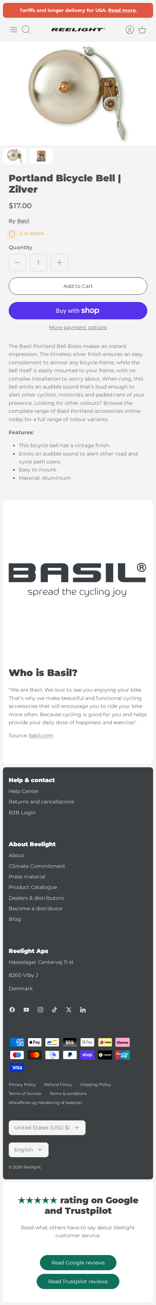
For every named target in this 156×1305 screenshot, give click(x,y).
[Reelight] (78, 29)
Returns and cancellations (41, 801)
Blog (15, 919)
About (16, 855)
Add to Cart (78, 286)
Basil (23, 221)
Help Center (24, 791)
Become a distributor (36, 908)
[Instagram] (40, 1009)
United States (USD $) (42, 1127)
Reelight (32, 1167)
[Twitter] (69, 1009)
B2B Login (22, 812)
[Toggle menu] (14, 30)
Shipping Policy (95, 1084)
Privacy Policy (22, 1084)
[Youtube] (26, 1009)
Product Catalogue (33, 887)
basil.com (41, 735)
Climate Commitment (37, 866)
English (23, 1149)
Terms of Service (25, 1093)
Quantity (20, 247)
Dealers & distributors (36, 898)
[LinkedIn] (83, 1009)
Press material (27, 876)
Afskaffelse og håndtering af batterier (45, 1102)
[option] (78, 94)
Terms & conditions (68, 1093)
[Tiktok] (55, 1009)
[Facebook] (12, 1009)
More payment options (78, 327)
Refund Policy (58, 1084)
